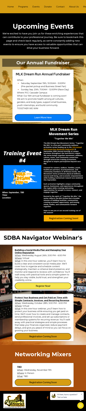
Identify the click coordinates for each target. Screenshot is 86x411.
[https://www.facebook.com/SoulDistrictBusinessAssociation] (48, 397)
